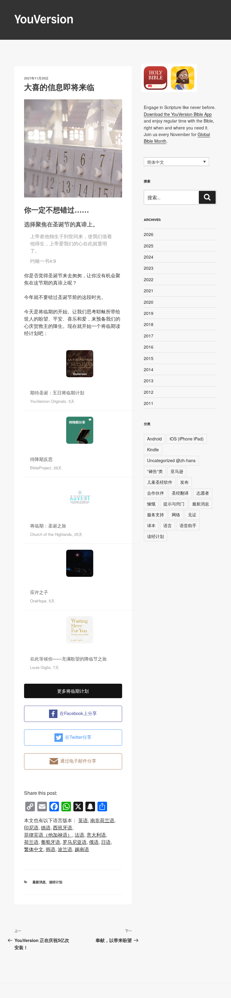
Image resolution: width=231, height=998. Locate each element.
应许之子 (39, 592)
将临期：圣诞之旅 (48, 525)
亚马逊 (177, 471)
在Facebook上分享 (78, 713)
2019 (148, 313)
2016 (148, 347)
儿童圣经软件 (159, 482)
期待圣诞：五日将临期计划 (57, 392)
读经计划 (55, 882)
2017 (148, 336)
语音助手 (188, 525)
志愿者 (202, 493)
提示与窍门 (173, 504)
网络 (176, 514)
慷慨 (151, 504)
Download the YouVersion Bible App (178, 114)
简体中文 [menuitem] (155, 162)
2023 (148, 268)
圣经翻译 (180, 493)
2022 (148, 279)
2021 (148, 291)
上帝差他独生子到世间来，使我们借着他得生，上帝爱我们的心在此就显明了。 (71, 243)
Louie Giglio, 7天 (44, 667)
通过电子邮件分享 (78, 760)
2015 (148, 358)
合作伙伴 (155, 493)
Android (154, 439)
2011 (148, 403)
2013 (148, 381)
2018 (148, 324)
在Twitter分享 (78, 737)
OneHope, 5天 (42, 601)
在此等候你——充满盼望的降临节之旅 (68, 658)
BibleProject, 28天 (46, 468)
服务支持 (155, 514)
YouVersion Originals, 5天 (52, 401)
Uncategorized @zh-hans (171, 460)
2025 (148, 246)
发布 (184, 482)
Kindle (153, 449)
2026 (148, 234)
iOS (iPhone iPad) (187, 439)
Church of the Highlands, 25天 (56, 534)
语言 (167, 525)
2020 (148, 302)
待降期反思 (41, 459)
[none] (176, 161)
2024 (148, 257)
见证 (192, 514)
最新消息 (39, 882)
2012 (148, 392)
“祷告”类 (155, 471)
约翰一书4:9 (43, 260)
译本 (151, 525)
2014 (148, 369)
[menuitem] (83, 820)
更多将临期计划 (73, 691)
